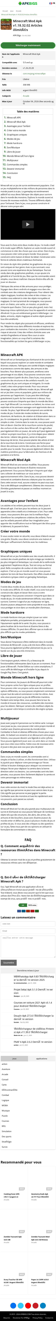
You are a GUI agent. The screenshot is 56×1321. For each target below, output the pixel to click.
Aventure (6, 1069)
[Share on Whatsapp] (37, 911)
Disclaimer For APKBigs (21, 1318)
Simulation (6, 1131)
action (4, 1064)
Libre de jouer (14, 151)
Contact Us (49, 1318)
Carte (4, 1084)
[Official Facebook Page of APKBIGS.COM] (13, 1306)
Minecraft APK (14, 117)
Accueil (5, 11)
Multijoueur (12, 160)
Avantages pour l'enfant (18, 126)
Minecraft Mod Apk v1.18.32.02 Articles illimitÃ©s (19, 14)
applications (41, 1058)
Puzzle (5, 1115)
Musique (6, 1110)
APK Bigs (17, 35)
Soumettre (8, 962)
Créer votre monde (16, 130)
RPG (4, 1126)
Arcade (18, 11)
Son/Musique (13, 147)
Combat (5, 1095)
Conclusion (12, 173)
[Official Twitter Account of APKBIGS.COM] (21, 1306)
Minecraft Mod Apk (16, 121)
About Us (6, 1318)
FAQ (9, 177)
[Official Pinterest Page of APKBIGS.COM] (35, 1306)
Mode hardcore (14, 143)
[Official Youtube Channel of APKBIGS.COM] (28, 1306)
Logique (5, 1100)
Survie (4, 1147)
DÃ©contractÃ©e (9, 1090)
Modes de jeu (13, 139)
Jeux (11, 11)
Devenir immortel (15, 168)
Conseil (5, 1079)
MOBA (5, 1105)
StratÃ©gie (6, 1141)
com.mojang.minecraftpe (34, 73)
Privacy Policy (37, 1318)
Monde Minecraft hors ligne (20, 156)
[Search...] (46, 2)
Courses (5, 1121)
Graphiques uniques (17, 134)
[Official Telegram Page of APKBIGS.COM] (43, 1306)
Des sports (6, 1136)
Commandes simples (17, 164)
